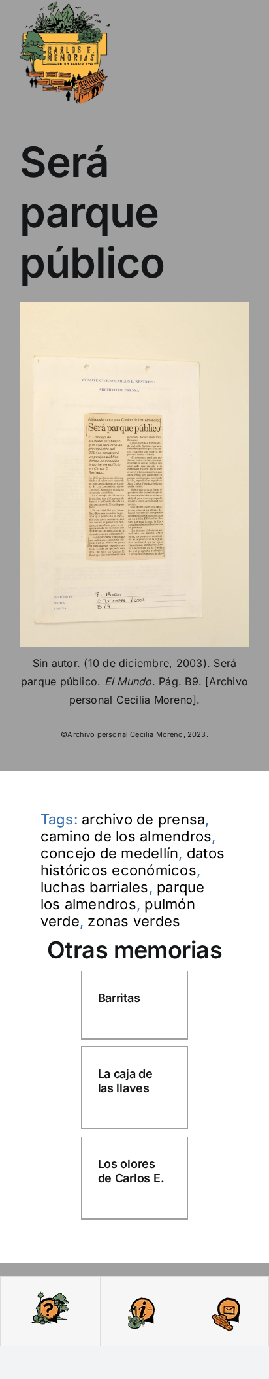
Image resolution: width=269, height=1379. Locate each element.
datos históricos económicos (132, 862)
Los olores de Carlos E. (131, 1171)
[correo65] (226, 1295)
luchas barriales (94, 887)
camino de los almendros (126, 836)
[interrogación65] (50, 1295)
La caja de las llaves (125, 1081)
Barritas (119, 998)
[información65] (141, 1295)
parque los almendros (122, 896)
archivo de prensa (143, 819)
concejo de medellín (109, 853)
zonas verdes (133, 921)
